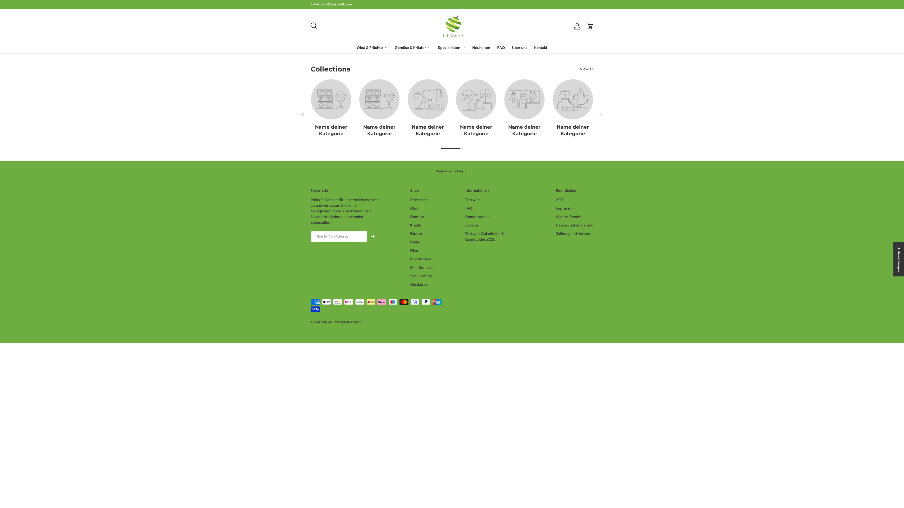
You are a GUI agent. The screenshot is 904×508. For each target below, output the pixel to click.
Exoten (416, 233)
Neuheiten (481, 47)
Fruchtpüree (421, 259)
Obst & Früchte (370, 47)
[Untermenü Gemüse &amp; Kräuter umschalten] (429, 47)
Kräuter (416, 225)
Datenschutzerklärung (574, 225)
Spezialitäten (449, 47)
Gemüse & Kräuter (410, 47)
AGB (560, 200)
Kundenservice (477, 216)
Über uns (519, 47)
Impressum (565, 208)
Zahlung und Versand (573, 233)
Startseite (418, 200)
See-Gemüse (421, 276)
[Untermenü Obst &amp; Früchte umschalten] (386, 47)
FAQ (501, 47)
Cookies (471, 225)
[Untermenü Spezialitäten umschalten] (463, 47)
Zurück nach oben (450, 171)
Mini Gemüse (421, 267)
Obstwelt (472, 200)
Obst (414, 208)
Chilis (415, 242)
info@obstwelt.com (337, 4)
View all (586, 69)
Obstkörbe (419, 284)
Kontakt (540, 47)
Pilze (414, 250)
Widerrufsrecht (569, 216)
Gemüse (417, 216)
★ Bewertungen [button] (899, 259)
